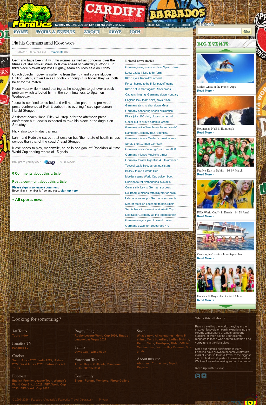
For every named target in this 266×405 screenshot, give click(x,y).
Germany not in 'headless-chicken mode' (151, 127)
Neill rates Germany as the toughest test (150, 214)
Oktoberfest (92, 368)
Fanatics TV (20, 347)
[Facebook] (204, 377)
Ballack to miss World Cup (141, 171)
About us (143, 363)
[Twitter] (198, 377)
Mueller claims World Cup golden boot (148, 176)
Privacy (104, 399)
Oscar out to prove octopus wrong (147, 121)
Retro (140, 343)
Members (102, 380)
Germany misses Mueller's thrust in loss (150, 138)
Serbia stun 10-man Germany (144, 143)
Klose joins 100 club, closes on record (149, 116)
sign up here (69, 190)
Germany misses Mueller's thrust (146, 154)
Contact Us (152, 24)
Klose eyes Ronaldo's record (143, 78)
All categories (164, 335)
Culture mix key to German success (148, 187)
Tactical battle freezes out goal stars (148, 165)
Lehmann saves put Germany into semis (150, 198)
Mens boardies (157, 339)
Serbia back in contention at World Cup (149, 209)
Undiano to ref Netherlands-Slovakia (148, 181)
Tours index (20, 335)
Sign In (170, 24)
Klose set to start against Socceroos (148, 89)
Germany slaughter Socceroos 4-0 (147, 225)
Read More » (205, 90)
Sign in (173, 363)
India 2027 (45, 360)
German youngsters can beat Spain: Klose (152, 67)
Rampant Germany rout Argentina (146, 132)
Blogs (79, 380)
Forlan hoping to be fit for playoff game (149, 83)
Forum (89, 380)
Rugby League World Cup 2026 (96, 335)
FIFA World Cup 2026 (35, 388)
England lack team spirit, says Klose (148, 100)
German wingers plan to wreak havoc (148, 220)
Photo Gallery (119, 380)
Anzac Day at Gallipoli (90, 364)
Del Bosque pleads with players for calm (150, 192)
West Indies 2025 (32, 364)
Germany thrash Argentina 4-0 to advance (151, 160)
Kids (174, 343)
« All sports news (27, 199)
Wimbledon (98, 351)
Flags (150, 343)
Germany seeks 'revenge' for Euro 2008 (150, 149)
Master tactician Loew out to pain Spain (149, 203)
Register (184, 24)
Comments (56, 52)
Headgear (162, 343)
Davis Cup (82, 351)
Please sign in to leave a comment (35, 187)
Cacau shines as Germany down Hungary (151, 94)
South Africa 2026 (24, 360)
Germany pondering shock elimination (149, 110)
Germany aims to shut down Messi (147, 105)
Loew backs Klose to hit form (143, 72)
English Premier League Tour (32, 380)
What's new (145, 335)
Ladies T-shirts (179, 339)
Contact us (159, 363)
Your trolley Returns (170, 347)
